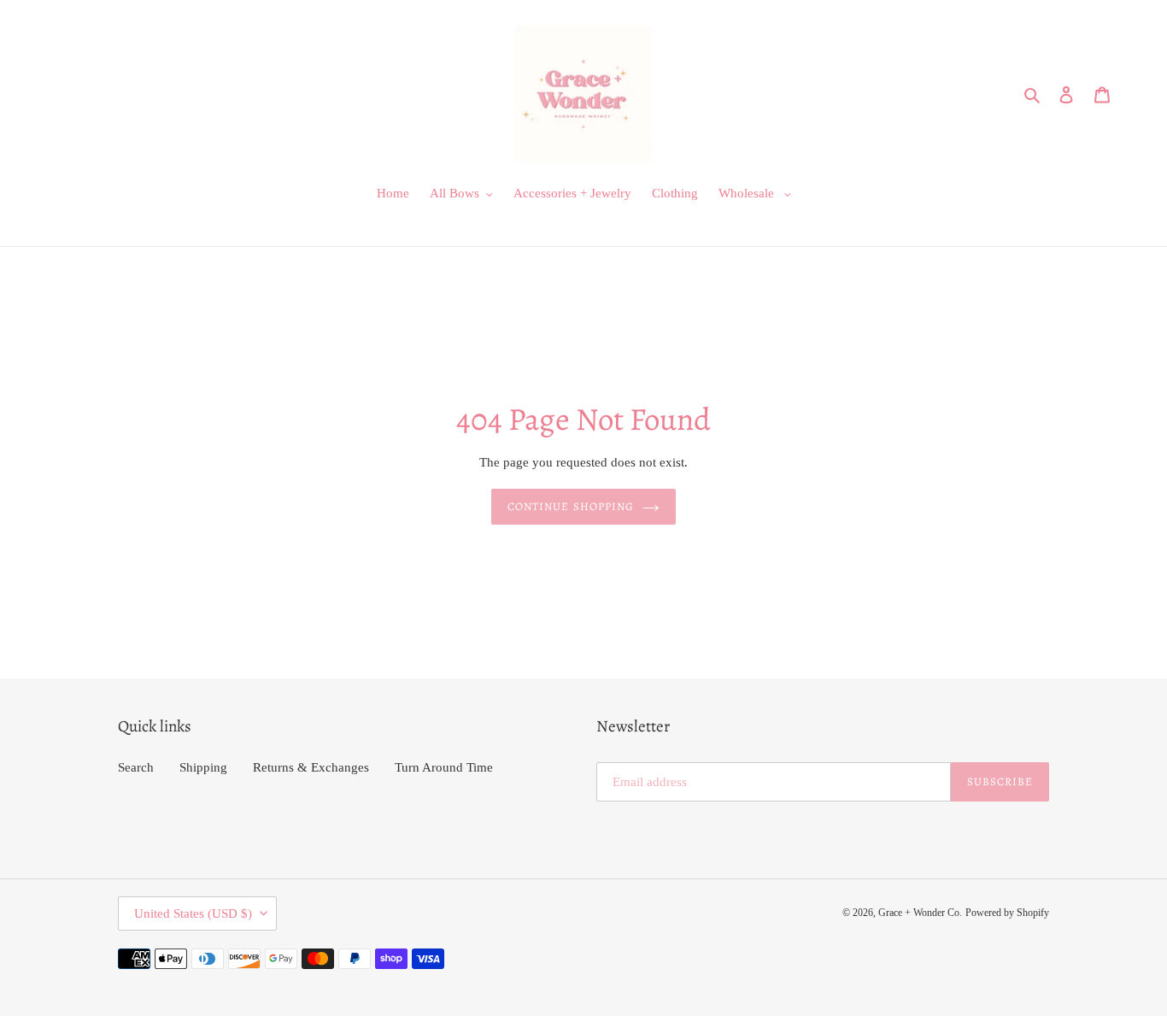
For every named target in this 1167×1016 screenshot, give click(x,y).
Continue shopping (570, 506)
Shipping (203, 767)
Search (136, 767)
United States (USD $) (193, 913)
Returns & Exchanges (311, 767)
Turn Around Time (444, 767)
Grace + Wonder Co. (920, 913)
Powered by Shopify (1007, 913)
